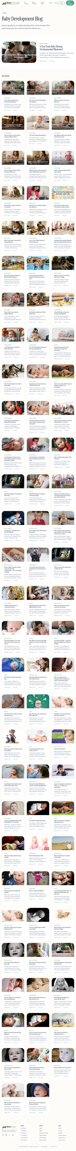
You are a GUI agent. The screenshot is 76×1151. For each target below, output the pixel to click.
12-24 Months (24, 1137)
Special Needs (42, 2)
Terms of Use (61, 1140)
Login (61, 3)
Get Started (70, 3)
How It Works (18, 2)
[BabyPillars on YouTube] (6, 1135)
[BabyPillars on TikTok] (9, 1135)
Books (40, 1130)
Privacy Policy (61, 1137)
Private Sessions (62, 1135)
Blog (40, 1128)
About (56, 3)
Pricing (50, 3)
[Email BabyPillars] (13, 1135)
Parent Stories (42, 1140)
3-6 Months (23, 1130)
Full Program (26, 2)
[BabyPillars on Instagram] (3, 1135)
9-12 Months (24, 1135)
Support (60, 1133)
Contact (60, 1130)
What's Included (34, 2)
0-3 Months (23, 1128)
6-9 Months (23, 1133)
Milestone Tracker (43, 1133)
